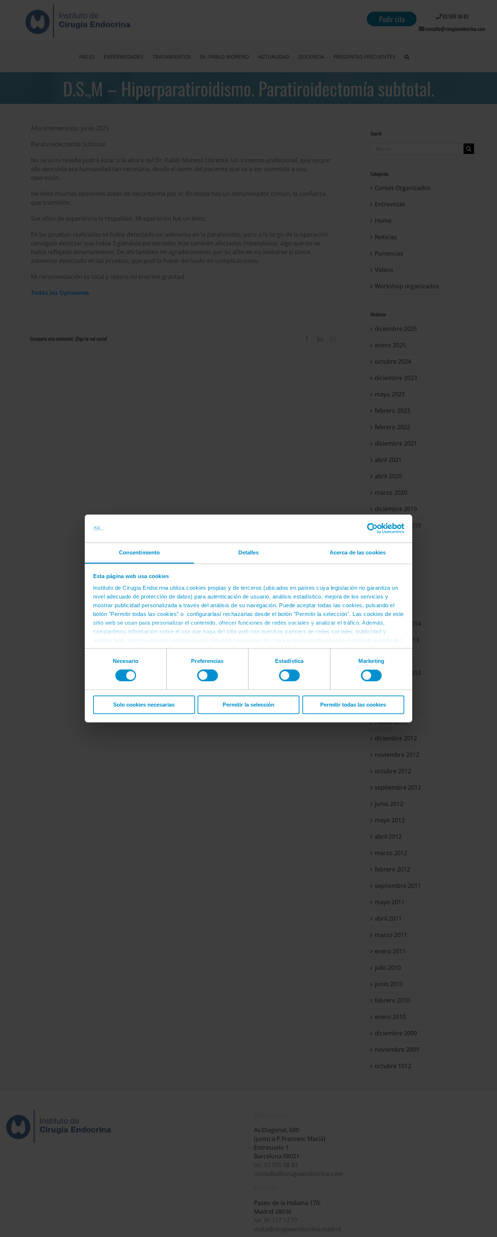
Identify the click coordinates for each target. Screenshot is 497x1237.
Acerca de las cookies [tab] (358, 552)
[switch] (207, 675)
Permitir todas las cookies (353, 705)
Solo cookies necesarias (144, 705)
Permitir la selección (248, 705)
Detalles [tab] (248, 552)
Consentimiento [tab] (139, 552)
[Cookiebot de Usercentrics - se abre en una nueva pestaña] (372, 528)
